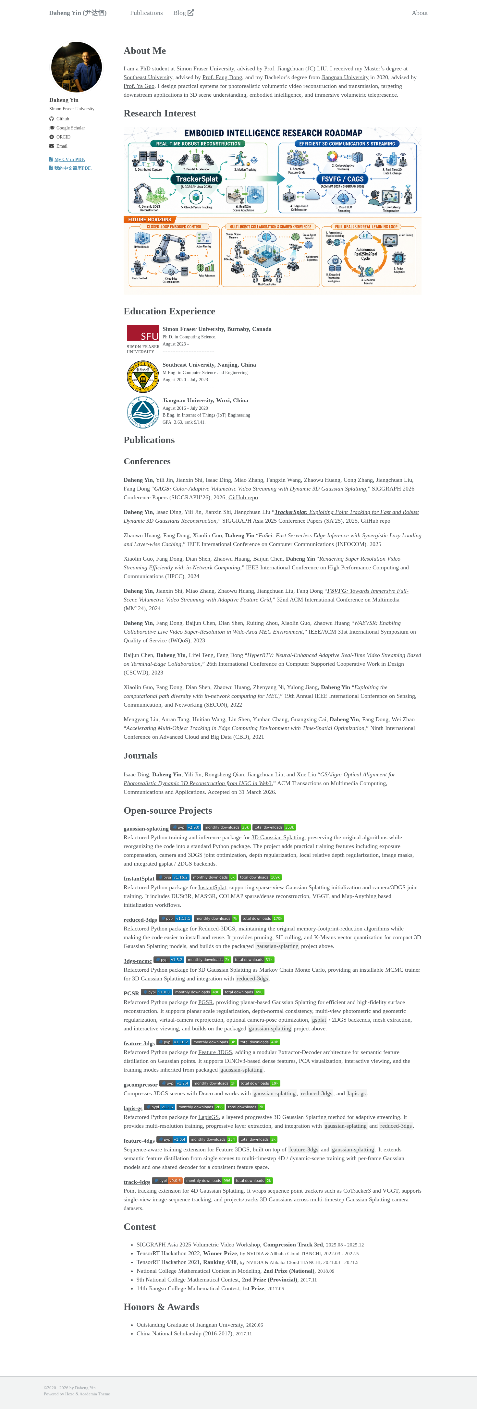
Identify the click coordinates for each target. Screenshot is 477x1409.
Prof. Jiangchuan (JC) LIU (295, 68)
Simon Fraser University (205, 68)
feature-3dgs (139, 1043)
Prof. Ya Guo (139, 86)
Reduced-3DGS (216, 928)
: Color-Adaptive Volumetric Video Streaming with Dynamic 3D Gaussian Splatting (260, 488)
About (420, 12)
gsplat (166, 863)
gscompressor (141, 1084)
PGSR (131, 993)
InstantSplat (139, 878)
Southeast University (148, 77)
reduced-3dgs (140, 920)
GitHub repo (243, 497)
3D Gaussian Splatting (277, 837)
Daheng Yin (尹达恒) (78, 12)
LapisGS (208, 1117)
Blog (180, 12)
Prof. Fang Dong (222, 77)
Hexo (70, 1394)
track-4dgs (137, 1182)
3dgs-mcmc (138, 961)
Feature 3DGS (215, 1052)
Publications (146, 12)
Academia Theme (95, 1394)
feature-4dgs (139, 1140)
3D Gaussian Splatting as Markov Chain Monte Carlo (261, 969)
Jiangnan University (345, 77)
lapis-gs (133, 1108)
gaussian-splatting (146, 828)
